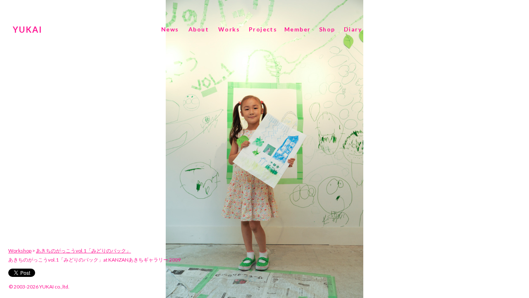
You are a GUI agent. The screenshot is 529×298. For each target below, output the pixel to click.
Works (229, 29)
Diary (353, 29)
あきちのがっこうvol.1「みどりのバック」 (83, 251)
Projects (263, 29)
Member (297, 29)
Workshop (19, 251)
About (198, 29)
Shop (327, 29)
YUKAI (27, 29)
